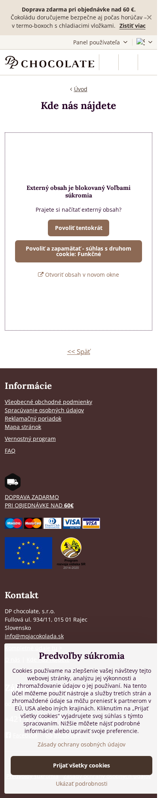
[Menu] (147, 62)
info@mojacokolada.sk (34, 636)
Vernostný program (30, 438)
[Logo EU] (28, 566)
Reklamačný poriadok (33, 418)
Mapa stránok (23, 427)
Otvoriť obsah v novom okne (81, 274)
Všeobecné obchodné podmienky (48, 402)
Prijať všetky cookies (81, 765)
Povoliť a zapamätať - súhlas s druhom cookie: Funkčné (78, 251)
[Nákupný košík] (128, 62)
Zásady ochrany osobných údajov (81, 744)
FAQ (10, 450)
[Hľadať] (108, 62)
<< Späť (78, 351)
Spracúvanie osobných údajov (44, 410)
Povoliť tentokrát (78, 228)
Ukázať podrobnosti (82, 783)
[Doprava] (13, 488)
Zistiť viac (132, 25)
